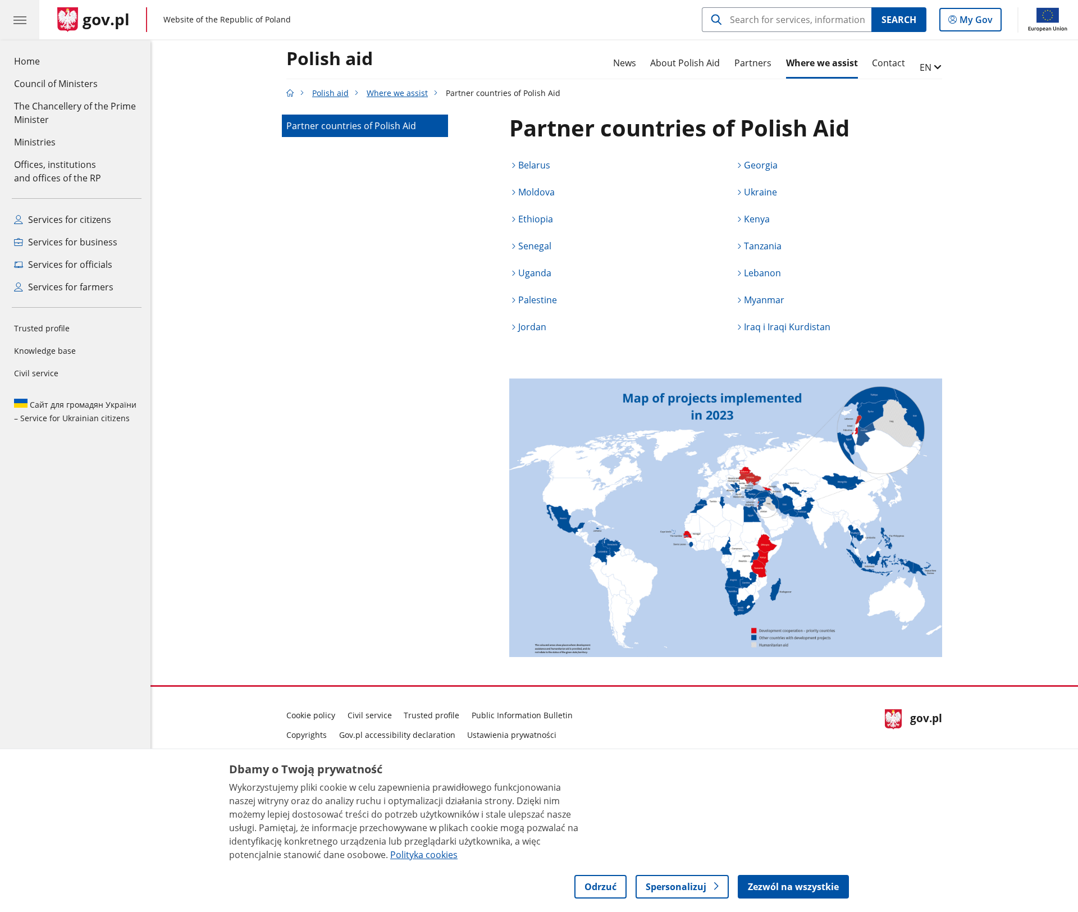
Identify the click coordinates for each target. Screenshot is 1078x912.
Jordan (532, 327)
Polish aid (329, 59)
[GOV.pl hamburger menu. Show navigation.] (19, 19)
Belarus (534, 165)
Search (898, 19)
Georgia (761, 165)
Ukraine (760, 192)
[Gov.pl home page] (290, 93)
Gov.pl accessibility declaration (397, 734)
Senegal (534, 246)
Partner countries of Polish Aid (351, 126)
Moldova (536, 192)
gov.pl (926, 723)
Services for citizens (68, 219)
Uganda (534, 273)
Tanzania (763, 246)
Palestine (537, 300)
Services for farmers (69, 287)
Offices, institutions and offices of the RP (57, 171)
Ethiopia (535, 219)
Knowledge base (45, 350)
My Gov (976, 22)
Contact (888, 63)
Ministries (35, 142)
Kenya (757, 219)
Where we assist (822, 63)
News (624, 63)
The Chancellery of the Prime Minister (75, 113)
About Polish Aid (685, 63)
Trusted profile (42, 328)
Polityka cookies (424, 855)
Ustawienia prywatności (511, 734)
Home (27, 61)
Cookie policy (310, 715)
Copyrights (306, 734)
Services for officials (69, 264)
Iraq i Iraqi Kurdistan (787, 327)
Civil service (36, 373)
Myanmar (764, 300)
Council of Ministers (56, 83)
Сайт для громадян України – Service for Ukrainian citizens (75, 411)
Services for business (71, 242)
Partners (752, 63)
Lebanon (762, 273)
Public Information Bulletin (522, 715)
